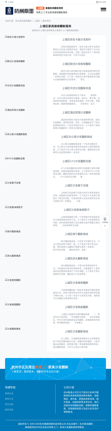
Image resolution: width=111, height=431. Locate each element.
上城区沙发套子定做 (76, 185)
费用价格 (9, 393)
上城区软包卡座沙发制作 (76, 39)
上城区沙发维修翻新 (76, 282)
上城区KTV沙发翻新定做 (76, 161)
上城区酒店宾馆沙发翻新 (76, 112)
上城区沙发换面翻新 (76, 307)
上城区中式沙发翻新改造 (76, 88)
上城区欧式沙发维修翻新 (76, 64)
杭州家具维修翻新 (23, 21)
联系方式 (9, 399)
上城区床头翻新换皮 (76, 258)
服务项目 (46, 21)
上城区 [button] (11, 2)
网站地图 (102, 2)
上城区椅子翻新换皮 (76, 234)
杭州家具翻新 (86, 424)
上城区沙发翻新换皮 (76, 331)
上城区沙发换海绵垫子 (76, 209)
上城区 (37, 21)
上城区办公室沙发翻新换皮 (76, 136)
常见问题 (9, 404)
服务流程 (9, 410)
